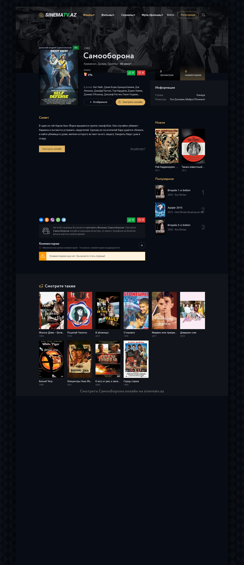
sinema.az (61, 15)
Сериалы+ (128, 15)
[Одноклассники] (47, 220)
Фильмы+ (108, 15)
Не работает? (137, 149)
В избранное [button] (100, 102)
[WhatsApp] (58, 220)
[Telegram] (64, 220)
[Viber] (52, 220)
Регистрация (188, 15)
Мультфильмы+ (152, 15)
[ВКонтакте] (41, 220)
